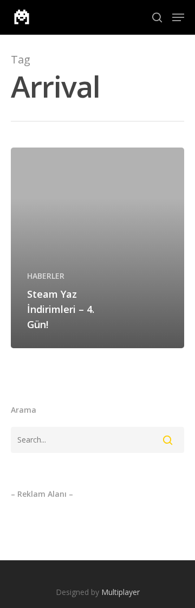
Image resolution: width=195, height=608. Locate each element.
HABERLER (45, 276)
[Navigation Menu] (178, 17)
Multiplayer (120, 592)
